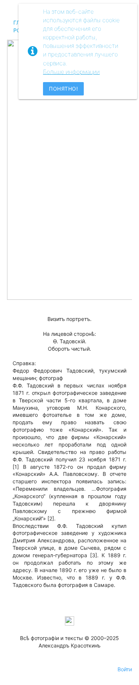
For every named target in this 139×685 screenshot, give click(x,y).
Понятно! (63, 88)
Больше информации (71, 71)
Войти (125, 669)
